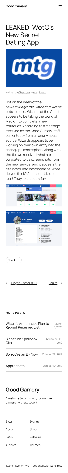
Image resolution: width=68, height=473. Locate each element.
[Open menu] (60, 6)
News (42, 92)
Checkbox (24, 92)
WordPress (56, 465)
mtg (35, 92)
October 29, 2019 (52, 354)
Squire (53, 283)
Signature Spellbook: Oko (22, 341)
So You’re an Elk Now (22, 354)
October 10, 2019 (52, 365)
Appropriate (15, 366)
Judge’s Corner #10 (24, 283)
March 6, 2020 (57, 325)
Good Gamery (16, 6)
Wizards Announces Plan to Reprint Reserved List (27, 325)
